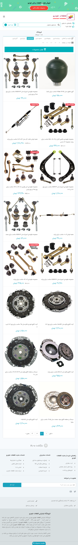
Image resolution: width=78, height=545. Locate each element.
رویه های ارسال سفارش (66, 467)
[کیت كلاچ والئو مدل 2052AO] (21, 399)
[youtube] (71, 492)
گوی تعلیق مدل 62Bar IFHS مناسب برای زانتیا (60, 91)
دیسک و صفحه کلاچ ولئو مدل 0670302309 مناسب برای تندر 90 (21, 373)
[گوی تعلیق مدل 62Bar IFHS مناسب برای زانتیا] (57, 71)
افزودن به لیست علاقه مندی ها (43, 86)
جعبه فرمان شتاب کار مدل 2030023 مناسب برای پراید (22, 139)
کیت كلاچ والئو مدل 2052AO (29, 419)
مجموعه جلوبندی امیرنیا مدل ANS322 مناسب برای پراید (57, 279)
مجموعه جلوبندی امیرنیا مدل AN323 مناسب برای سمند (21, 234)
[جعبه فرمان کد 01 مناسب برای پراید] (57, 214)
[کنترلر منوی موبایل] (4, 17)
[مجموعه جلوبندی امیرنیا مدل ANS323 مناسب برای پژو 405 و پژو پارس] (21, 71)
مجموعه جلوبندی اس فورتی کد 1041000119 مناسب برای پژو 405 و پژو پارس (21, 188)
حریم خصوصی (43, 471)
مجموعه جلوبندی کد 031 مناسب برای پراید (25, 279)
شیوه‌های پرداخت (68, 470)
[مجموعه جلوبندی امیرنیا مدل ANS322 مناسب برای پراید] (57, 259)
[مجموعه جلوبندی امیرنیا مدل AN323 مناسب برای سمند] (21, 214)
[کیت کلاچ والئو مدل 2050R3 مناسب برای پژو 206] (57, 304)
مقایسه (69, 87)
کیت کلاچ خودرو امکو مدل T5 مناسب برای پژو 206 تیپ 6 (21, 325)
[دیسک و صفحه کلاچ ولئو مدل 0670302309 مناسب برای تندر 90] (21, 352)
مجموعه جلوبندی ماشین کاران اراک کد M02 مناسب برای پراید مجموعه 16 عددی (57, 140)
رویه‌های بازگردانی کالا (41, 464)
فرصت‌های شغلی (16, 464)
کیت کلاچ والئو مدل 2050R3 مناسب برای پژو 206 (59, 324)
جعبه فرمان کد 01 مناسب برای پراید (63, 234)
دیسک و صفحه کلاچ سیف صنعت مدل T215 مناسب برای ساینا (57, 420)
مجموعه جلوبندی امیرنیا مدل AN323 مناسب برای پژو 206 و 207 (58, 188)
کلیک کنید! (68, 26)
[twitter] (75, 492)
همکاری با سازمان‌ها (15, 460)
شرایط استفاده (43, 467)
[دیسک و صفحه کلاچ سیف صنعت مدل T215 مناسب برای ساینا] (57, 399)
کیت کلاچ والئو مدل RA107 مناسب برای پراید (60, 372)
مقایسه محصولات (39, 543)
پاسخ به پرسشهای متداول (39, 460)
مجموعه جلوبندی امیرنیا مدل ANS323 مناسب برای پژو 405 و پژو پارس (21, 93)
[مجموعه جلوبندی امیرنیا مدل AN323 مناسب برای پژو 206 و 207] (57, 167)
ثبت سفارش (69, 463)
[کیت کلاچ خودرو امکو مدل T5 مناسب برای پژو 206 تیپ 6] (21, 304)
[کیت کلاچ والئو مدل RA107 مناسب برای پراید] (57, 352)
